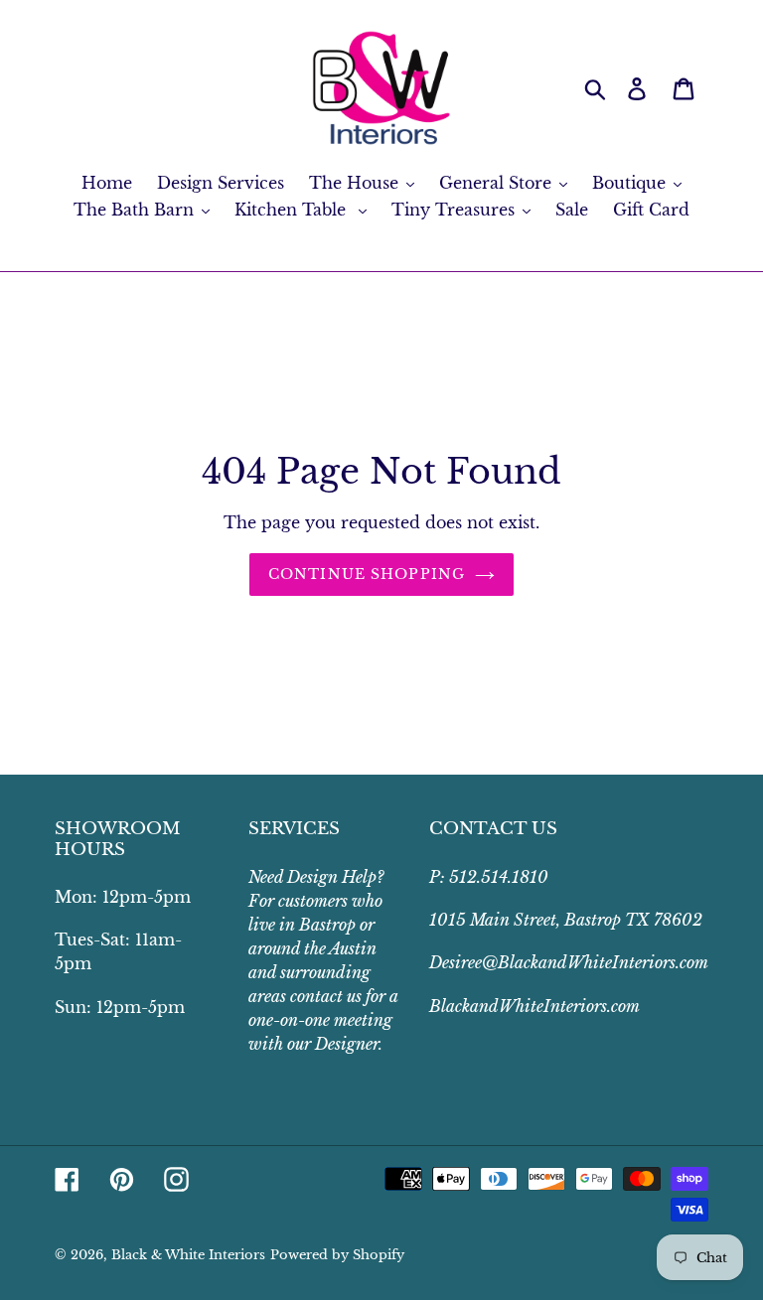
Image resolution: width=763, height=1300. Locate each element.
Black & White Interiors (188, 1254)
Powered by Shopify (337, 1254)
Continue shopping (366, 574)
